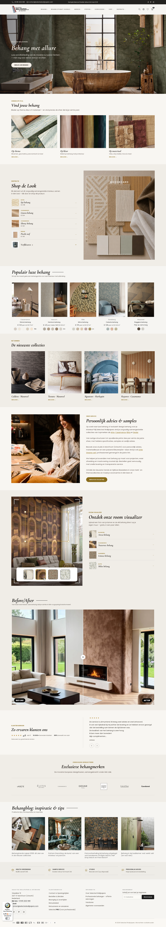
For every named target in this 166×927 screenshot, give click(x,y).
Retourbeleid (54, 903)
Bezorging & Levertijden (58, 900)
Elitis (83, 319)
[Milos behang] (83, 299)
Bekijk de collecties (96, 480)
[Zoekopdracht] (139, 9)
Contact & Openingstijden (59, 893)
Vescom (54, 319)
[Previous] (9, 839)
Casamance (25, 319)
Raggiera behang (140, 322)
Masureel (140, 319)
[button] (152, 9)
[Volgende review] (97, 746)
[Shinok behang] (25, 299)
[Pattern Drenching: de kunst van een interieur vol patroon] (64, 833)
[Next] (156, 839)
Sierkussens (99, 9)
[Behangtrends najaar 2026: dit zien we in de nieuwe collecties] (28, 833)
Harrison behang (54, 322)
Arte (113, 432)
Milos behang (83, 322)
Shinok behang (25, 322)
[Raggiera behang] (141, 299)
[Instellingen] (143, 9)
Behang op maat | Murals (60, 9)
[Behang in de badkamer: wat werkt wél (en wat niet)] (137, 833)
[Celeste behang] (112, 299)
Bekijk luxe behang (21, 65)
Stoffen (87, 9)
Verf (110, 9)
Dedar (135, 432)
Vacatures (90, 902)
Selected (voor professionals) (62, 910)
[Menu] (11, 903)
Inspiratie (120, 9)
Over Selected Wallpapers (96, 893)
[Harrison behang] (54, 299)
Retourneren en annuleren (59, 906)
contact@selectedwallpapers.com (41, 2)
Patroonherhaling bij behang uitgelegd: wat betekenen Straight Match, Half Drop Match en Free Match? (101, 855)
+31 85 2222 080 (19, 2)
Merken (77, 9)
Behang (44, 9)
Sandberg (112, 319)
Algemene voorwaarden (95, 906)
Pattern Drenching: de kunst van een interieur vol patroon (63, 854)
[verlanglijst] (148, 9)
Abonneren (148, 897)
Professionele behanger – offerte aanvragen (98, 897)
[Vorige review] (91, 746)
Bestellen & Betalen (56, 896)
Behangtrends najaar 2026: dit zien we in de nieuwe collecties (28, 854)
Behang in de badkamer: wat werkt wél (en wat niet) (137, 854)
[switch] (7, 918)
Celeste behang (112, 322)
